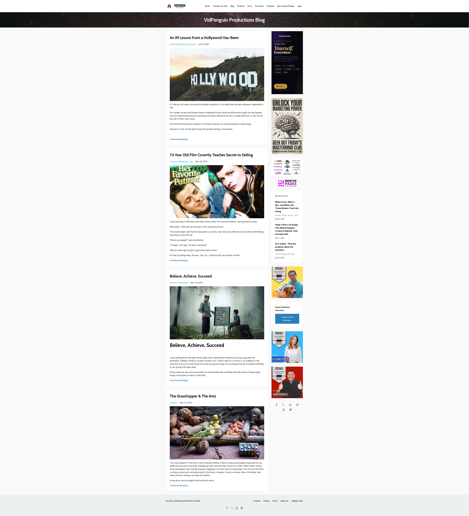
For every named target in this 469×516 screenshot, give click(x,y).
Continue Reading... (179, 139)
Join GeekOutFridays (285, 6)
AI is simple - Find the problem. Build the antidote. (285, 246)
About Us (284, 501)
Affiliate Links (297, 501)
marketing (183, 161)
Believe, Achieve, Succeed (191, 276)
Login (299, 6)
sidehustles (290, 254)
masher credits (281, 215)
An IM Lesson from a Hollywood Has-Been (204, 37)
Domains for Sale (220, 6)
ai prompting (280, 254)
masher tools (293, 215)
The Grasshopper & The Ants (193, 396)
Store (249, 6)
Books (207, 6)
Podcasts (270, 6)
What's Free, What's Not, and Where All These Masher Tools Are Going (287, 207)
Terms (275, 501)
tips (191, 161)
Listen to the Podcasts (287, 319)
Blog (232, 6)
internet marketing (178, 44)
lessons (192, 44)
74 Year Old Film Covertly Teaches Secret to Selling (211, 155)
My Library (259, 6)
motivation (183, 282)
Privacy (266, 501)
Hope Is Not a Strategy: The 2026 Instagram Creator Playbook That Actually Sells (286, 229)
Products (241, 6)
